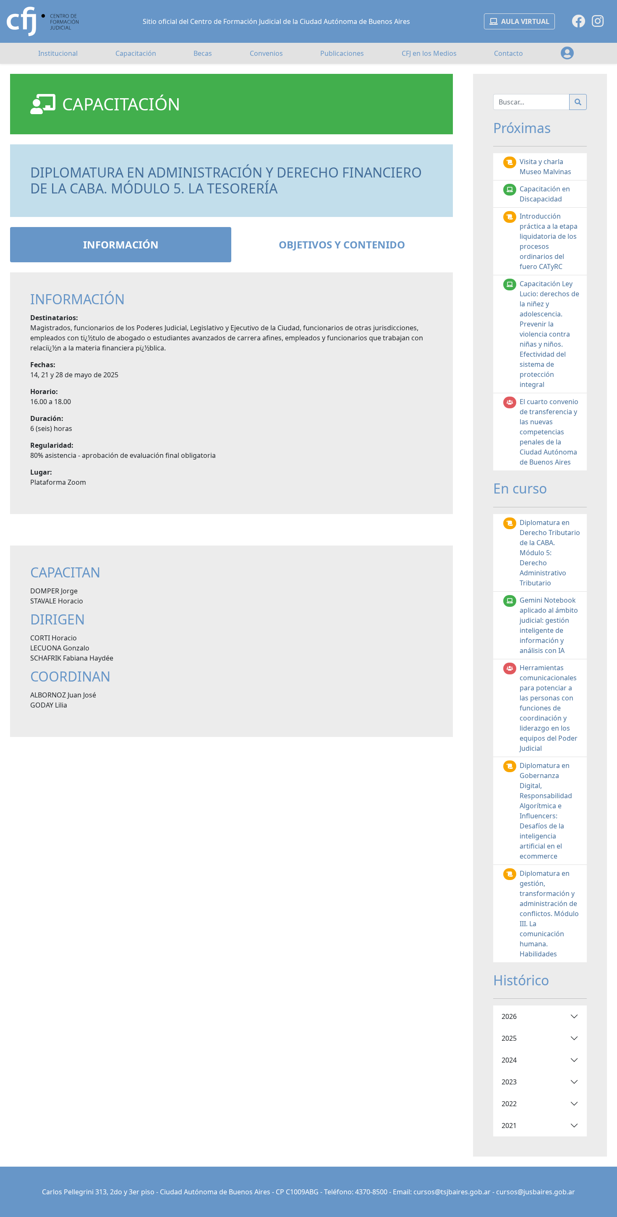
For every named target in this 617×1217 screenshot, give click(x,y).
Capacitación (135, 53)
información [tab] (121, 244)
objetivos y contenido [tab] (342, 244)
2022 (509, 1103)
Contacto (508, 53)
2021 (509, 1125)
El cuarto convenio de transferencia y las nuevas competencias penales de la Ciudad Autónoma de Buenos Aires (549, 432)
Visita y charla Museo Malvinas (545, 166)
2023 (509, 1081)
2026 (509, 1016)
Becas (202, 53)
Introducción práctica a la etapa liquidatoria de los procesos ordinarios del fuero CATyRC (549, 241)
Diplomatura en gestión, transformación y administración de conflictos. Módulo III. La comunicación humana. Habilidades (549, 913)
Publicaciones (342, 53)
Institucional (58, 53)
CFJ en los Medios (429, 53)
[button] (567, 53)
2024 (509, 1060)
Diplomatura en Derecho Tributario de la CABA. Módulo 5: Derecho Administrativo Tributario (550, 553)
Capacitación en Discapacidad (545, 194)
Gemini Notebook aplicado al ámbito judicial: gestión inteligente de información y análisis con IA (549, 625)
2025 (509, 1038)
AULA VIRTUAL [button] (525, 21)
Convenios (266, 53)
